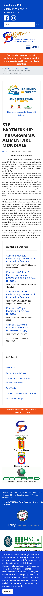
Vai (37, 24)
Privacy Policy (21, 525)
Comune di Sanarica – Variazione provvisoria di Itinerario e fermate (20, 294)
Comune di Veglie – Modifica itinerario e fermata (18, 310)
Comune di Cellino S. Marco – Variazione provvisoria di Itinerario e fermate (21, 276)
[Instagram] (13, 18)
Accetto (7, 591)
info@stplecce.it (16, 9)
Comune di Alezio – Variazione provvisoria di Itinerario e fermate (20, 258)
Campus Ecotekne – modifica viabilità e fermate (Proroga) (17, 327)
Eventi (4, 151)
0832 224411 (14, 4)
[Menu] (33, 47)
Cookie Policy (33, 525)
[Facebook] (6, 18)
